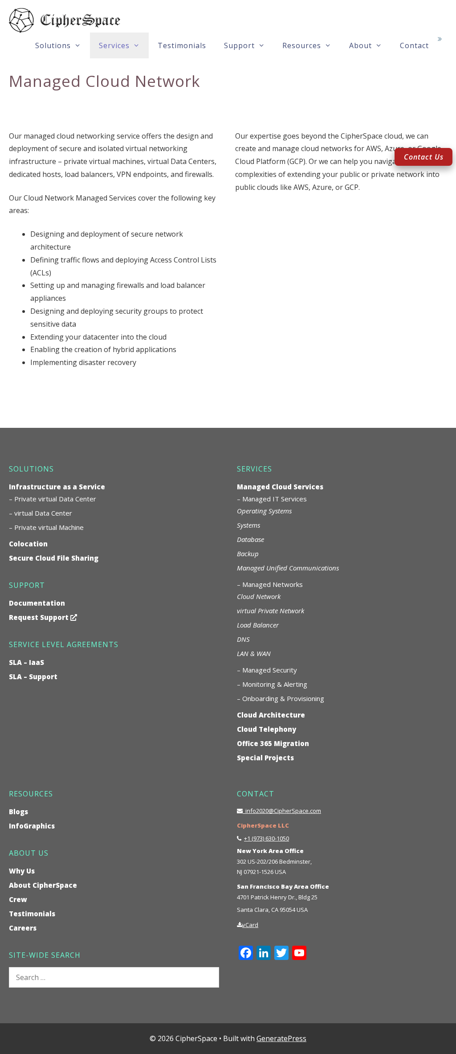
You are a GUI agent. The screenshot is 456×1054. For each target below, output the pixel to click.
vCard (250, 925)
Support (239, 45)
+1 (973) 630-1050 (266, 838)
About (360, 45)
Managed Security (269, 669)
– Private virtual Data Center (52, 498)
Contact (414, 45)
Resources (301, 45)
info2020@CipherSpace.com (282, 811)
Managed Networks (272, 584)
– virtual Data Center (40, 513)
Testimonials (182, 45)
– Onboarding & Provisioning (280, 698)
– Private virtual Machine (46, 527)
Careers (23, 927)
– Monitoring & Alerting (272, 684)
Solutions (53, 45)
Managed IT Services (274, 498)
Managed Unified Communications (288, 567)
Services (114, 45)
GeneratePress (281, 1038)
